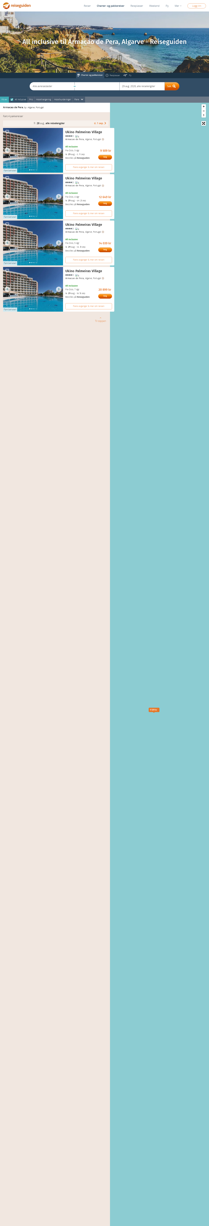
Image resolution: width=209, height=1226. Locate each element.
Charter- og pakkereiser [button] (110, 5)
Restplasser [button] (137, 5)
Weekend (154, 5)
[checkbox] (11, 100)
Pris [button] (31, 99)
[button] (52, 86)
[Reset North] (204, 115)
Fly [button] (167, 5)
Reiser (87, 5)
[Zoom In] (204, 106)
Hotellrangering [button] (43, 99)
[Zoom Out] (204, 111)
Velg (105, 157)
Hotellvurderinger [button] (62, 99)
